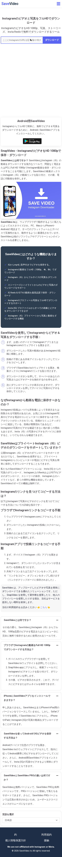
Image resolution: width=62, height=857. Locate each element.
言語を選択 (8, 814)
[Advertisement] (31, 85)
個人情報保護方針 (15, 840)
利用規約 (46, 834)
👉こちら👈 (43, 607)
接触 (46, 840)
